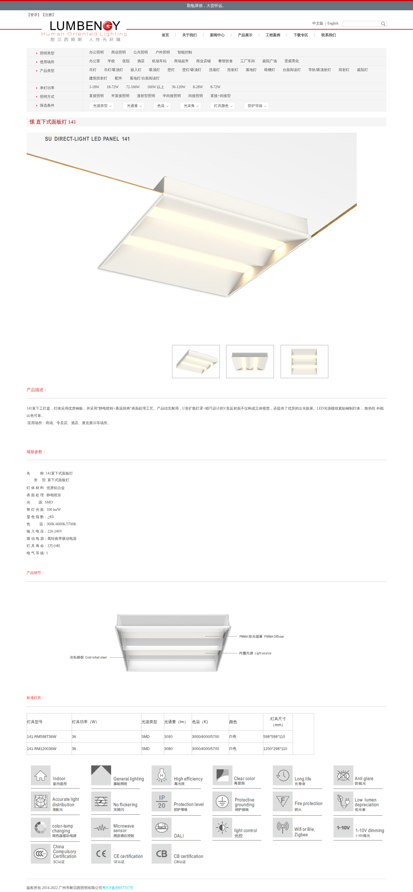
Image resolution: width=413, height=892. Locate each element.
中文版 (317, 23)
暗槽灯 (269, 70)
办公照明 (96, 52)
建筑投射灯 (98, 78)
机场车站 (159, 61)
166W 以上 (155, 87)
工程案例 (273, 35)
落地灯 (251, 70)
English (332, 23)
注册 (48, 15)
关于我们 (189, 35)
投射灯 (232, 70)
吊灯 (92, 70)
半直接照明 (120, 96)
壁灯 (171, 70)
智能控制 (184, 52)
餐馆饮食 (225, 61)
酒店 (141, 61)
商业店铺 (203, 61)
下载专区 (301, 35)
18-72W (113, 87)
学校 (111, 61)
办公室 (94, 61)
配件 (118, 78)
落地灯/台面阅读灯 (145, 78)
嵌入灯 (136, 70)
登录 (33, 15)
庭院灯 (362, 70)
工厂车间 (247, 61)
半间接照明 (172, 96)
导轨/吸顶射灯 (319, 70)
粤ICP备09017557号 (117, 888)
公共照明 (140, 52)
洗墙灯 (214, 70)
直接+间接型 (220, 96)
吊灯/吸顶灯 (113, 70)
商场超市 (181, 61)
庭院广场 (269, 61)
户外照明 (162, 52)
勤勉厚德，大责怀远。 (206, 5)
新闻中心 (217, 35)
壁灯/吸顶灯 (191, 70)
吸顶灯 (154, 70)
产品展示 (245, 35)
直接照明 (96, 96)
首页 (165, 35)
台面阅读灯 (292, 70)
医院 (126, 61)
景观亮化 (292, 61)
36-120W (178, 87)
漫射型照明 (146, 96)
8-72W (215, 87)
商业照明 (118, 52)
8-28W (198, 87)
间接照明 (195, 96)
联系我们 (328, 35)
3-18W (94, 87)
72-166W (133, 87)
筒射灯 (344, 70)
